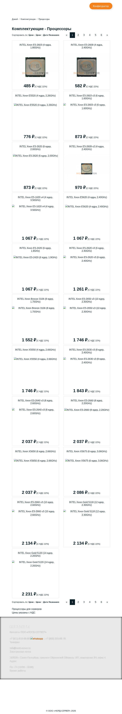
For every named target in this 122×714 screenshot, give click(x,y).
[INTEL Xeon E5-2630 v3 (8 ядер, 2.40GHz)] (86, 370)
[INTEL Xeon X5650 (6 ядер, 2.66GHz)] (35, 471)
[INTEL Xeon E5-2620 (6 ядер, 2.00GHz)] (35, 166)
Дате (45, 35)
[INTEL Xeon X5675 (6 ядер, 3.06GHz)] (86, 471)
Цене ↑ (39, 35)
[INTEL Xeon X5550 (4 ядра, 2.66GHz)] (35, 370)
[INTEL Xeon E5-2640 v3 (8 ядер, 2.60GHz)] (35, 421)
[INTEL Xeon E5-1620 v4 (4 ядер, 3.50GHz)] (35, 217)
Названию (54, 35)
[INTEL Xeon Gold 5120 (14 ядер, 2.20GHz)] (35, 573)
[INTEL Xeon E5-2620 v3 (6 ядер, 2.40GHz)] (86, 268)
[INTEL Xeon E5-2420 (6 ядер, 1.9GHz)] (35, 268)
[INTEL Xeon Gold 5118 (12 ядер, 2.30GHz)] (86, 522)
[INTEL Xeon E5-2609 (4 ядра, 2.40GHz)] (86, 65)
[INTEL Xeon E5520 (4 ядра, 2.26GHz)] (35, 116)
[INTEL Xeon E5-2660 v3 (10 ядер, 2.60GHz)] (35, 522)
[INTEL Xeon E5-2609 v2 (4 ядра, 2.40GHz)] (86, 166)
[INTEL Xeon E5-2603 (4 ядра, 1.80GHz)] (35, 65)
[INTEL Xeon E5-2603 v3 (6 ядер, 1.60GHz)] (86, 116)
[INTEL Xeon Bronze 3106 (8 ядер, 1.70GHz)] (35, 319)
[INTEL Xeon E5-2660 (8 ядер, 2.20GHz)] (86, 421)
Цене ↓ (32, 35)
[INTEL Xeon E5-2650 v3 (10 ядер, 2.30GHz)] (86, 319)
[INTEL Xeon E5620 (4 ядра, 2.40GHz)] (86, 217)
